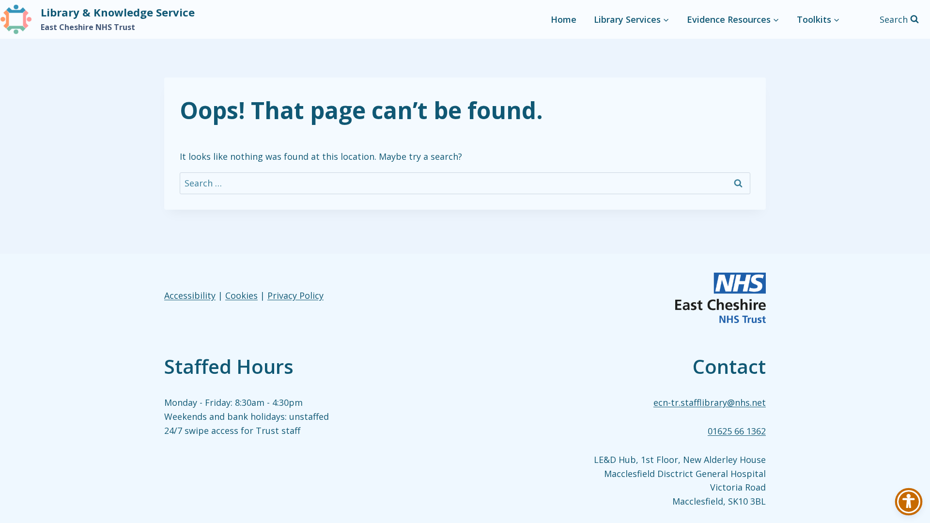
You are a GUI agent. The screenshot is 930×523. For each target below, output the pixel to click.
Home (563, 19)
